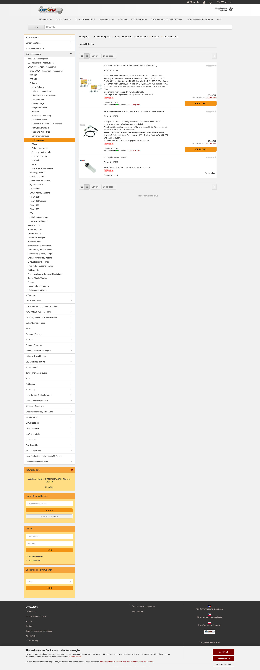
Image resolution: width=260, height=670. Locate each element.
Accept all (223, 652)
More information (223, 664)
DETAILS (108, 97)
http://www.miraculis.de (209, 643)
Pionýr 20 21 (35, 197)
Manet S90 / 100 (35, 229)
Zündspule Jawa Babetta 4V (116, 157)
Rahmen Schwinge (40, 148)
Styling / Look (31, 367)
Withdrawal (30, 636)
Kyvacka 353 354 (37, 185)
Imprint (29, 621)
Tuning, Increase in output (37, 373)
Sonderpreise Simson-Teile (37, 462)
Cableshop (30, 384)
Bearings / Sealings (34, 334)
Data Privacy (31, 611)
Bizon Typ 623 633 (38, 172)
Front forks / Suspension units (40, 266)
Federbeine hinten (39, 120)
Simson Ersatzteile (63, 19)
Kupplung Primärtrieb (41, 132)
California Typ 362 (37, 176)
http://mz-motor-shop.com (209, 625)
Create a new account (35, 556)
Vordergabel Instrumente (42, 168)
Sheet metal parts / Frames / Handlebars (45, 274)
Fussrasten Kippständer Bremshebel (47, 124)
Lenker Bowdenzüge (40, 136)
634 (31, 213)
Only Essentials (223, 658)
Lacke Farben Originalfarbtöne (38, 395)
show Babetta (38, 87)
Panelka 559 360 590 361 (40, 181)
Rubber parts (33, 270)
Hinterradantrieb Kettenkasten (45, 95)
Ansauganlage (38, 103)
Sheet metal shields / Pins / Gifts (39, 412)
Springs (31, 282)
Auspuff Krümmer (39, 107)
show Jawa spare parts (38, 59)
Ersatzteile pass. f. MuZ (85, 19)
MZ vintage (122, 19)
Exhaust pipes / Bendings (38, 262)
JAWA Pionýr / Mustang (40, 193)
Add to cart (201, 103)
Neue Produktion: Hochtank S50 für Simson (44, 456)
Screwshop (30, 389)
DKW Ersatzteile (32, 423)
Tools (28, 378)
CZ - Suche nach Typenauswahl (41, 63)
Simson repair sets (33, 451)
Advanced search (49, 516)
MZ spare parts (45, 19)
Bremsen (35, 111)
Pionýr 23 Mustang (38, 201)
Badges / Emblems (34, 345)
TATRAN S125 (34, 225)
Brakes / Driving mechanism (39, 246)
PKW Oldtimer (32, 417)
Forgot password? (33, 560)
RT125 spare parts (139, 19)
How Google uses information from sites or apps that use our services (126, 662)
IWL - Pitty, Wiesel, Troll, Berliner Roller (41, 317)
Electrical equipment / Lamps (40, 254)
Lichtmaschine (38, 99)
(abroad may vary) (133, 105)
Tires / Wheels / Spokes (37, 278)
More (219, 19)
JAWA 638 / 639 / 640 (39, 217)
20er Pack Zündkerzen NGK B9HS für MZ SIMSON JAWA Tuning (130, 65)
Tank (34, 164)
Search (194, 2)
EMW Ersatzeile (32, 428)
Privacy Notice (75, 657)
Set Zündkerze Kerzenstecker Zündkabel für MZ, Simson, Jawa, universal (134, 111)
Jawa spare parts (106, 19)
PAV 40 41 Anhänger (38, 221)
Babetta (33, 83)
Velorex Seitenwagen (36, 237)
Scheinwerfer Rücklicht (41, 152)
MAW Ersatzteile (33, 434)
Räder (34, 144)
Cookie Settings (32, 640)
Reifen (28, 328)
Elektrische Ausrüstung (41, 91)
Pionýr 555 (34, 209)
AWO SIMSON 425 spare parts (200, 19)
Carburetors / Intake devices (40, 250)
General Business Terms (36, 616)
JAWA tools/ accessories (38, 286)
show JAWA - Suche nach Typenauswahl (47, 71)
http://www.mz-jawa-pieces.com (209, 609)
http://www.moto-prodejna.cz (209, 617)
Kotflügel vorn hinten (40, 128)
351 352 (33, 75)
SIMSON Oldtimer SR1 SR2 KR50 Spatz (167, 19)
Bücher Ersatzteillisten (37, 290)
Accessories (31, 439)
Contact (29, 626)
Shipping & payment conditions (39, 631)
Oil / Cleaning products (35, 362)
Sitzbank (35, 160)
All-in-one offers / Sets (35, 406)
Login (209, 2)
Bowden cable (32, 445)
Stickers (29, 340)
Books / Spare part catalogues (38, 351)
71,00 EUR (49, 487)
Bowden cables (34, 241)
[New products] (72, 470)
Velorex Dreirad (34, 233)
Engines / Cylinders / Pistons (40, 258)
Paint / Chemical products (37, 401)
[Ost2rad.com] (50, 10)
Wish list (226, 2)
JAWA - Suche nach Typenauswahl (42, 67)
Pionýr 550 (34, 205)
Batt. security (137, 612)
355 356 (33, 79)
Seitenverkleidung (39, 156)
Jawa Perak (35, 189)
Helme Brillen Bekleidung (36, 356)
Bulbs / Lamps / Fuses (35, 323)
